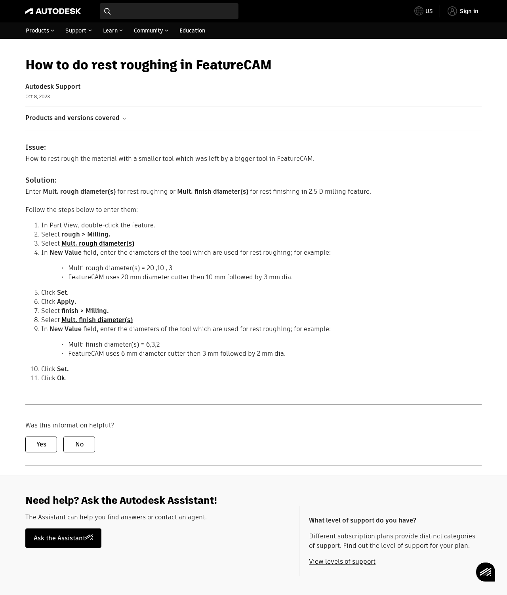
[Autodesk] (53, 11)
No (79, 444)
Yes (41, 444)
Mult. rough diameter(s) (97, 243)
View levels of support (342, 561)
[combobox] (169, 11)
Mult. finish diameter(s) (97, 319)
